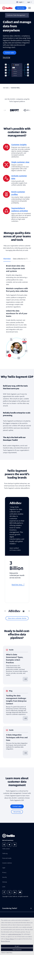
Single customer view (20, 162)
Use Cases (6, 87)
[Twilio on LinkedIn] (15, 892)
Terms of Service (5, 941)
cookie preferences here (14, 934)
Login (28, 2)
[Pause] (23, 611)
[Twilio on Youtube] (20, 892)
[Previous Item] (5, 611)
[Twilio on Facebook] (4, 892)
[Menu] (29, 8)
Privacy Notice (10, 939)
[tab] (7, 259)
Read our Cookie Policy (6, 952)
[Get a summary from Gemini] (9, 845)
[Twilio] (7, 8)
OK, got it (17, 946)
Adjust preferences (17, 949)
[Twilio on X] (9, 892)
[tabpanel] (17, 314)
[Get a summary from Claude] (15, 845)
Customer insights (19, 145)
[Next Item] (28, 611)
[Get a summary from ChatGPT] (4, 845)
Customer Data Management (16, 15)
